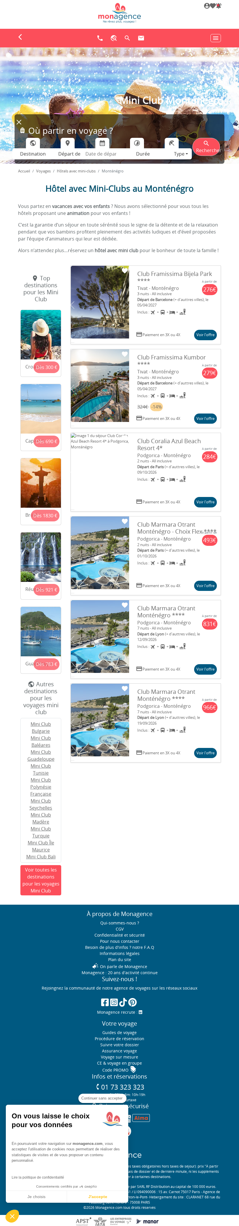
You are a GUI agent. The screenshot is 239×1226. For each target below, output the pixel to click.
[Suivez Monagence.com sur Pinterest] (132, 1002)
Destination (33, 154)
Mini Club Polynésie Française (40, 787)
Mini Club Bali (41, 856)
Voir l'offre (205, 334)
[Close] (18, 122)
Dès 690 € (46, 441)
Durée (143, 154)
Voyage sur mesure (119, 1057)
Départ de (69, 154)
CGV (120, 929)
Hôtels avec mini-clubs (76, 171)
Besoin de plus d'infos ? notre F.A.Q (119, 947)
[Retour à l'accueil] (119, 13)
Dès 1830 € (45, 515)
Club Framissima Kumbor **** (171, 360)
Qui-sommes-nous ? (119, 923)
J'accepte (97, 1196)
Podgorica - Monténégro (164, 455)
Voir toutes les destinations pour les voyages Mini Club (40, 880)
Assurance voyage (119, 1051)
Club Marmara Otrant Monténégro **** (166, 611)
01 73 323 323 (119, 1087)
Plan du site (119, 959)
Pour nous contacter (119, 941)
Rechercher (208, 147)
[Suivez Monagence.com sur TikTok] (123, 1002)
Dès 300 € (46, 367)
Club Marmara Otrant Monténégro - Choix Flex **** (177, 528)
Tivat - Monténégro (158, 288)
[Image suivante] (128, 305)
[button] (218, 6)
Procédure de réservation (119, 1038)
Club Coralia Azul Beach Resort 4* (169, 444)
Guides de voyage (119, 1032)
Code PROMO (119, 1070)
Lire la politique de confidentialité (38, 1177)
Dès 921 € (46, 590)
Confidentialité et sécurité (119, 935)
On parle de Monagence (119, 966)
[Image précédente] (72, 305)
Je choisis (36, 1196)
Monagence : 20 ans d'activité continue (120, 972)
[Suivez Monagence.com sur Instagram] (114, 1002)
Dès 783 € (46, 664)
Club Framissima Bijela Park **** (174, 277)
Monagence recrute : (118, 1012)
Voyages (43, 171)
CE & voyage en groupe (119, 1063)
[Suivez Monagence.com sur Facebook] (105, 1002)
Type (179, 154)
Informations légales (120, 953)
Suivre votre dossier (119, 1044)
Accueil (24, 171)
